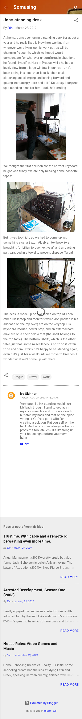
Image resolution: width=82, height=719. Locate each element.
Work (46, 377)
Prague (18, 377)
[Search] (76, 8)
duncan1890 (50, 711)
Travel (33, 377)
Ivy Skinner (28, 394)
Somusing (24, 7)
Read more (69, 577)
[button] (76, 21)
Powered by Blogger (43, 703)
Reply (24, 444)
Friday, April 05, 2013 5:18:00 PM (41, 397)
